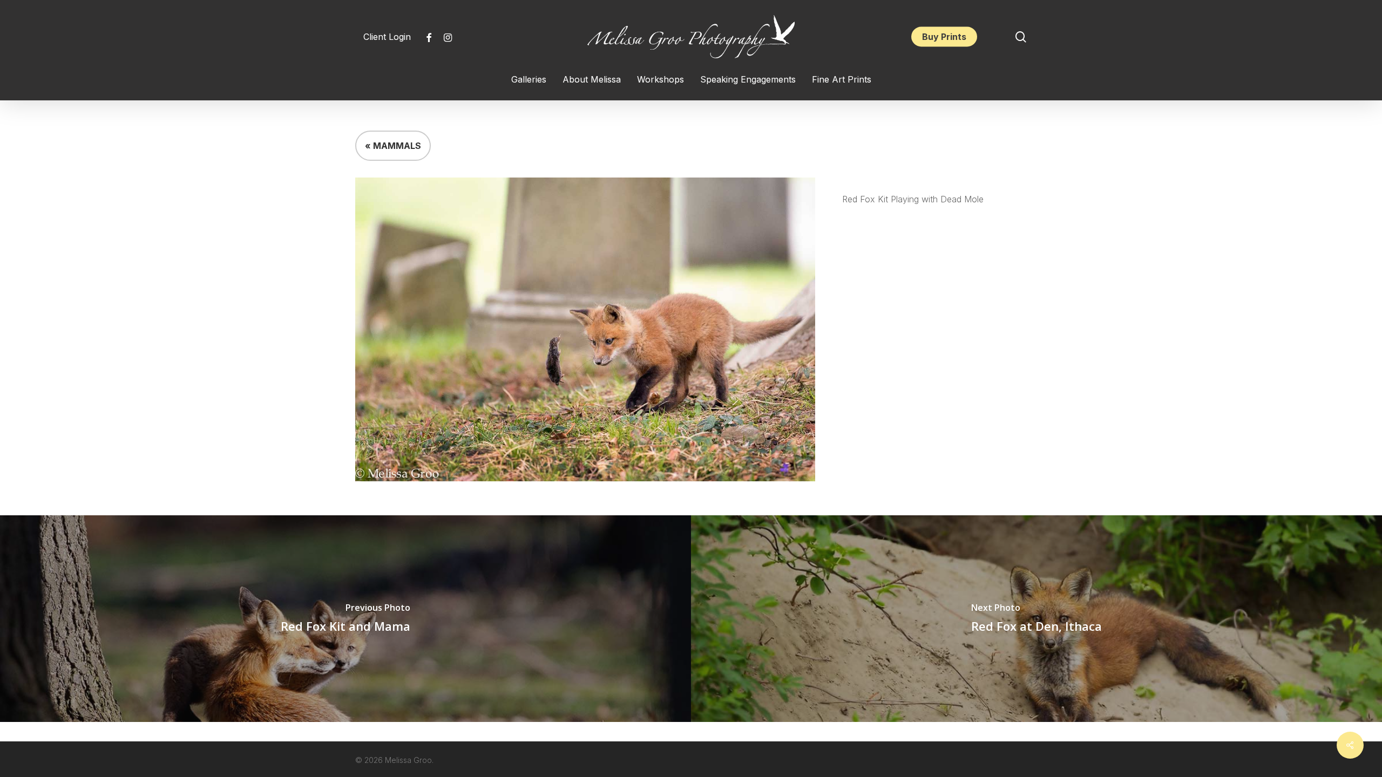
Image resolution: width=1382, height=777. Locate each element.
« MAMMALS (393, 145)
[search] (1020, 37)
